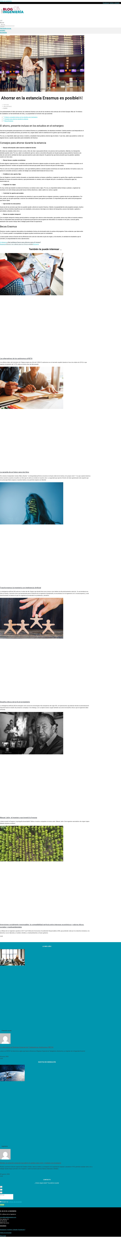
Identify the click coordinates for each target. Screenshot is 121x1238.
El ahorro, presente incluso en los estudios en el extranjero (21, 117)
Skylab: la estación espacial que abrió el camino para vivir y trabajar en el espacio (30, 1163)
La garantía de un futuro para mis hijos (14, 472)
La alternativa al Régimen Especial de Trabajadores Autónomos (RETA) (26, 1047)
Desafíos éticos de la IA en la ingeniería (15, 702)
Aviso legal (3, 1236)
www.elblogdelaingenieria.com (8, 1217)
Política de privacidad (5, 1232)
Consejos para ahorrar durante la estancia (16, 119)
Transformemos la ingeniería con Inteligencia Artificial (20, 588)
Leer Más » (3, 1054)
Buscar (2, 22)
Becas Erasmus (9, 121)
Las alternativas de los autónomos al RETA (16, 358)
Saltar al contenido (6, 1)
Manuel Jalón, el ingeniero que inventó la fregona (18, 818)
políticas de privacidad (15, 1202)
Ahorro (5, 108)
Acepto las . (12, 1202)
